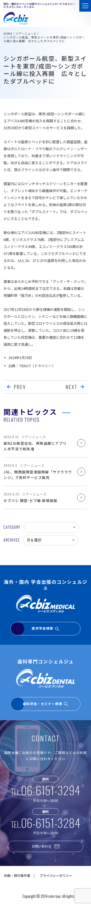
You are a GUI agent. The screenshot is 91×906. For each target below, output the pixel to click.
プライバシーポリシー (56, 875)
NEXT (71, 386)
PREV (20, 386)
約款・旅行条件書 (17, 875)
